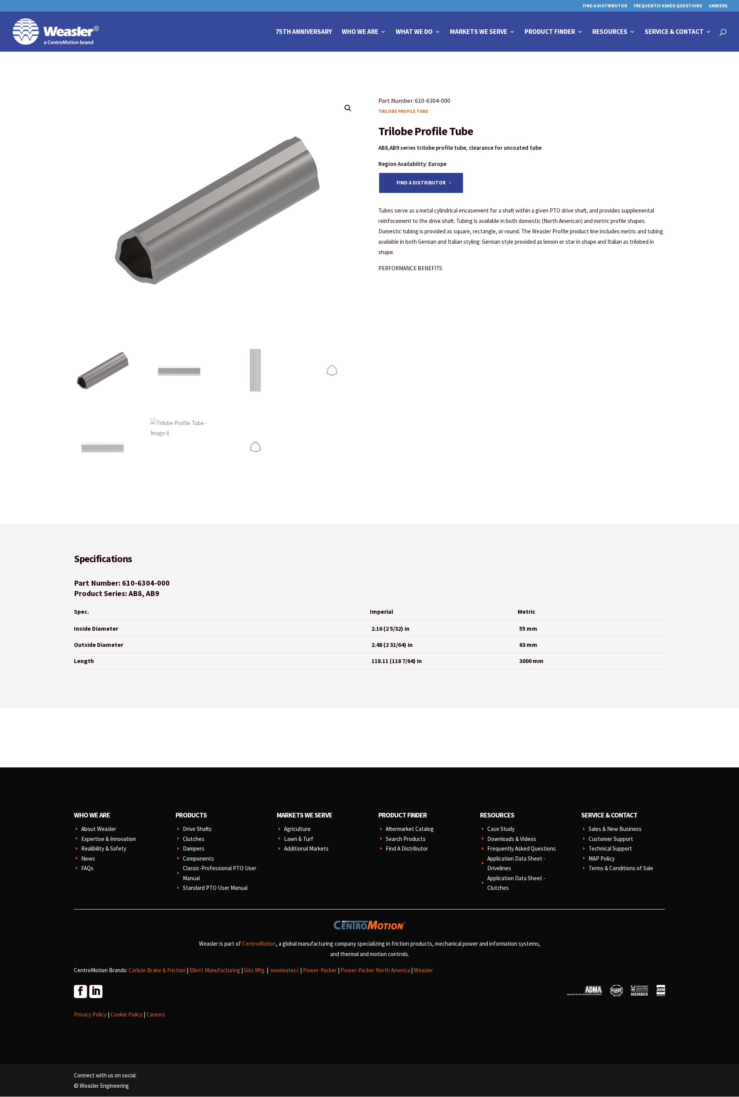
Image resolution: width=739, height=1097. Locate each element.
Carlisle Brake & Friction (157, 970)
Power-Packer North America (375, 970)
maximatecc (285, 970)
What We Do (414, 32)
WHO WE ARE (92, 815)
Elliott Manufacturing (214, 970)
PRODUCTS (191, 815)
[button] (348, 108)
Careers (718, 5)
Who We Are (360, 32)
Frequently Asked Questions (668, 5)
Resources (609, 32)
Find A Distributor (605, 5)
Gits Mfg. (255, 970)
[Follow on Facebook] (80, 991)
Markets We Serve (478, 32)
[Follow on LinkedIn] (95, 991)
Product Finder (550, 32)
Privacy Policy (90, 1014)
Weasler (423, 970)
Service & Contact (674, 32)
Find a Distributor (421, 182)
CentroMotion (259, 943)
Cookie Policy (126, 1014)
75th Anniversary (304, 32)
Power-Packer (320, 970)
